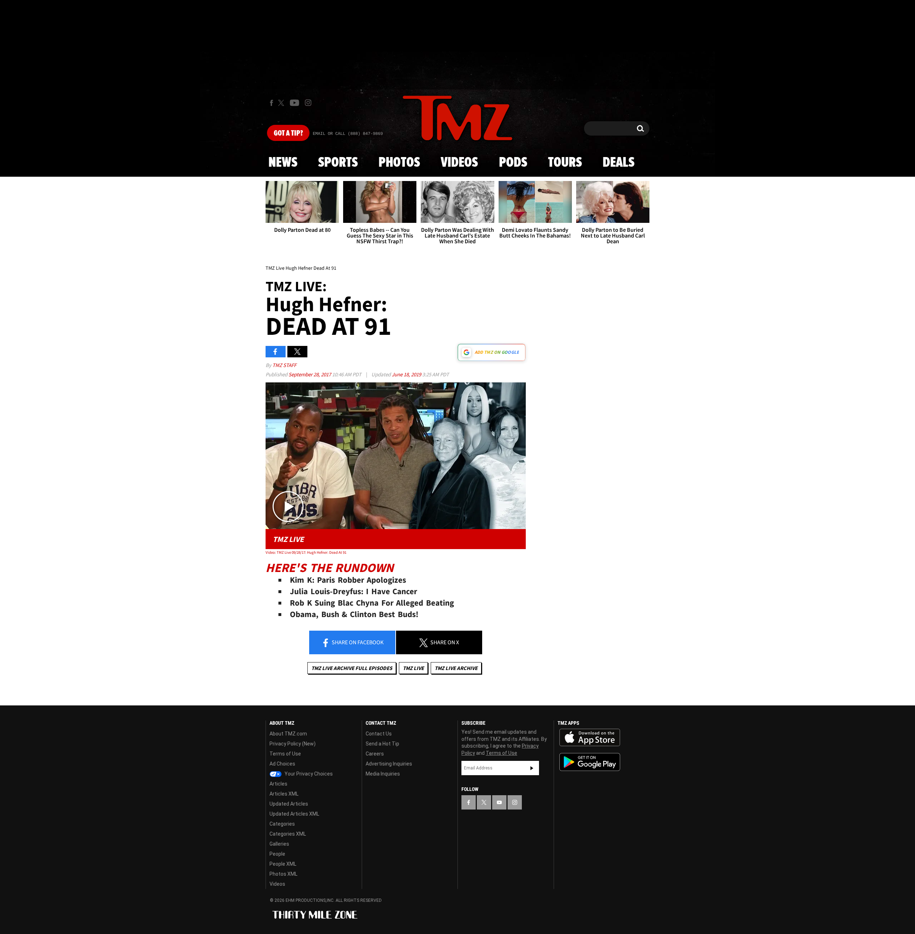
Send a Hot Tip (382, 744)
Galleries (279, 844)
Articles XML (283, 794)
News (282, 162)
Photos (399, 162)
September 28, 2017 (310, 374)
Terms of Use (285, 754)
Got (288, 133)
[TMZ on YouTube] (499, 802)
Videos (459, 162)
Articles (278, 784)
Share (357, 642)
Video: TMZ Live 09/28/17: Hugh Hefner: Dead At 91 (306, 552)
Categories (282, 824)
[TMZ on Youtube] (294, 103)
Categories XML (287, 834)
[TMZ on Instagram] (308, 102)
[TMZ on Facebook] (271, 103)
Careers (375, 754)
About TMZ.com (288, 734)
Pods (513, 162)
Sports (338, 162)
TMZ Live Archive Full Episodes (351, 668)
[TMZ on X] (282, 103)
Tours (565, 162)
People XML (282, 864)
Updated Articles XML (294, 814)
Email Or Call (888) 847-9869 (348, 133)
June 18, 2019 (407, 374)
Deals (618, 162)
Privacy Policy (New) (292, 744)
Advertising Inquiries (389, 764)
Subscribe (532, 768)
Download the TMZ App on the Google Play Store (589, 762)
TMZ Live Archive (456, 668)
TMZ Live (413, 668)
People (277, 854)
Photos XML (283, 874)
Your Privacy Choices (308, 774)
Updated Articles (288, 804)
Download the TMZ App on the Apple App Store (589, 738)
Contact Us (379, 734)
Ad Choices (282, 764)
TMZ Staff (284, 365)
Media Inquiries (383, 774)
